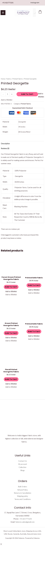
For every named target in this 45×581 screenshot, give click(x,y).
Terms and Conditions (22, 499)
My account (22, 464)
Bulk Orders (22, 487)
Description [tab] (5, 144)
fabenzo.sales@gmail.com (24, 522)
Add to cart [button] (11, 287)
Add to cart (27, 94)
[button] (35, 2)
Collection (22, 467)
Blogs (22, 470)
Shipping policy (22, 496)
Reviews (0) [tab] (5, 148)
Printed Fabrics (18, 79)
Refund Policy (22, 490)
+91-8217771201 (7, 3)
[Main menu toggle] (3, 12)
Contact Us (22, 461)
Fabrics (8, 79)
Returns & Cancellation (22, 493)
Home (3, 79)
